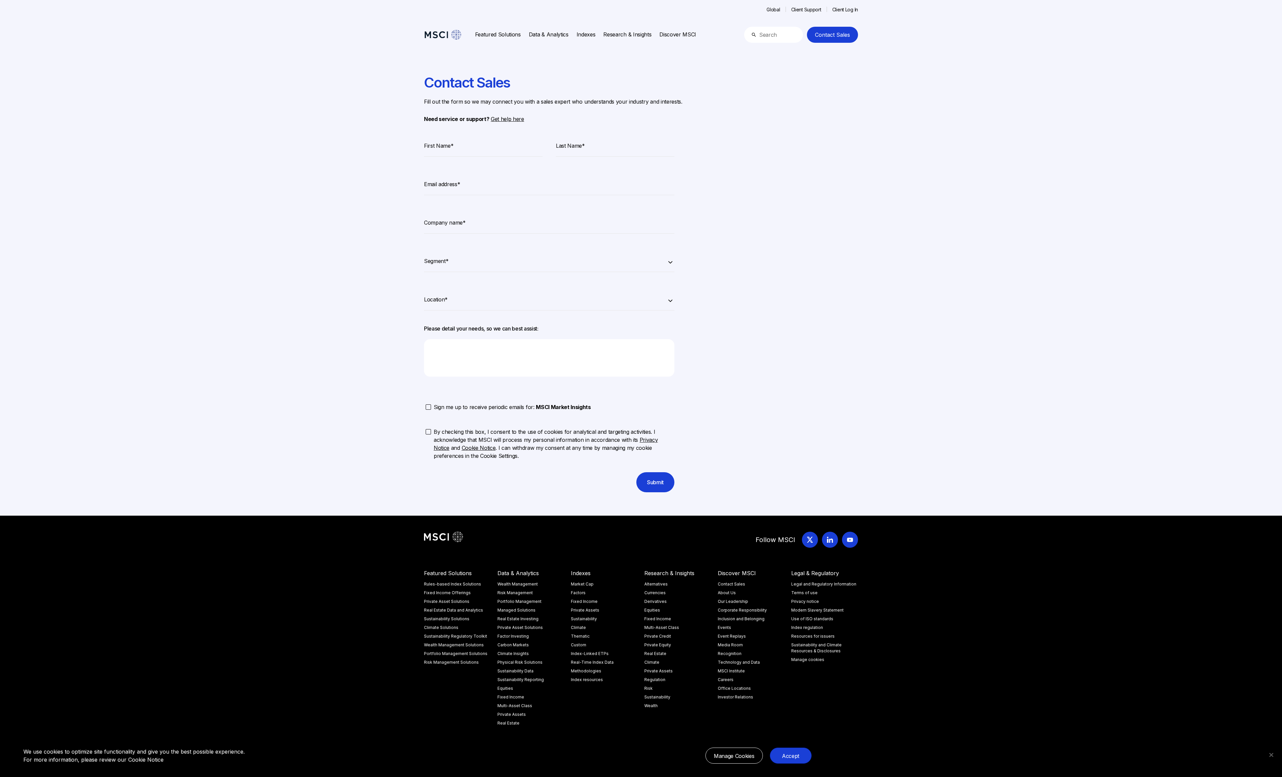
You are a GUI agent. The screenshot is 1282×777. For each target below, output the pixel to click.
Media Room (730, 644)
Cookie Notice (146, 759)
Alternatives (656, 584)
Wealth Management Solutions (454, 644)
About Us (727, 592)
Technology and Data (739, 662)
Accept (790, 756)
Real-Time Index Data (592, 662)
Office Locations (734, 688)
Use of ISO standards (812, 618)
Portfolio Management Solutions (455, 653)
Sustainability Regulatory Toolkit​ (455, 636)
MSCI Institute (731, 670)
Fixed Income (510, 696)
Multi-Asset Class (514, 705)
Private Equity (657, 644)
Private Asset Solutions (446, 601)
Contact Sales (832, 34)
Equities (505, 688)
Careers (725, 679)
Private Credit (657, 636)
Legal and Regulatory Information (823, 584)
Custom (578, 644)
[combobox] (549, 260)
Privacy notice (805, 601)
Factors (578, 592)
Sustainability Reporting (520, 679)
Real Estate (508, 723)
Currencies (655, 592)
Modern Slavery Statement (817, 610)
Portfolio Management (519, 601)
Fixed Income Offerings (447, 592)
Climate (578, 627)
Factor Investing (513, 636)
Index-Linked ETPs (590, 653)
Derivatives (655, 601)
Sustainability (584, 618)
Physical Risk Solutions (520, 662)
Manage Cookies (734, 756)
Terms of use (804, 592)
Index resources (587, 679)
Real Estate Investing (518, 618)
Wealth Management (517, 584)
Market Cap (582, 584)
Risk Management (515, 592)
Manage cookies (807, 659)
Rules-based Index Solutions (452, 584)
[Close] (1271, 755)
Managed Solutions (516, 610)
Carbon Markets (513, 644)
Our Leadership (733, 601)
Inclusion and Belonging (741, 618)
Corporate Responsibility (742, 610)
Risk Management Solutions (451, 662)
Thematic (580, 636)
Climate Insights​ (513, 653)
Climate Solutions (441, 627)
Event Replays (732, 636)
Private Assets (511, 714)
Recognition (729, 653)
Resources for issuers (813, 636)
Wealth (651, 705)
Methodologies (586, 670)
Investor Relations (735, 696)
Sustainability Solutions (446, 618)
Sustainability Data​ (515, 670)
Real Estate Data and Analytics (453, 610)
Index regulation (807, 627)
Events (724, 627)
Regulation (654, 679)
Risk (648, 688)
